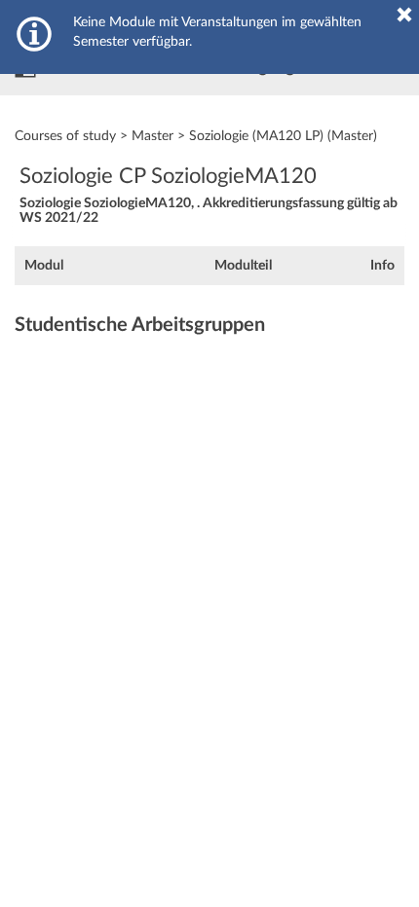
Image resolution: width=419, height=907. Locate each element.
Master (152, 136)
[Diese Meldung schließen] (404, 14)
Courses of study (65, 136)
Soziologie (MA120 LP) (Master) (283, 136)
